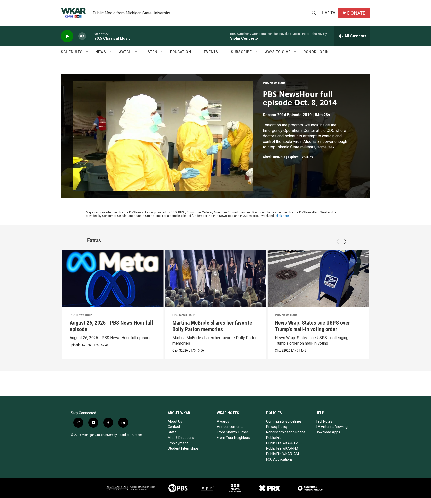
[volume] (82, 36)
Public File (274, 438)
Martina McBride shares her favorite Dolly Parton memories (212, 326)
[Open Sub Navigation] (87, 52)
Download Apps (328, 432)
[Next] (345, 241)
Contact (174, 427)
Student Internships (183, 448)
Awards (223, 421)
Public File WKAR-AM (282, 454)
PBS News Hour (274, 83)
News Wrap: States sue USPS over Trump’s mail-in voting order (312, 326)
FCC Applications (279, 459)
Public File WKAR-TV (282, 443)
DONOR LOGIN (316, 52)
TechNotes (324, 421)
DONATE (356, 13)
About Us (175, 421)
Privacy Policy (277, 427)
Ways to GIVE (278, 52)
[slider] (90, 36)
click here (282, 216)
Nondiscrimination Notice (285, 432)
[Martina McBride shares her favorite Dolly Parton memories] (215, 278)
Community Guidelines (284, 421)
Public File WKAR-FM (282, 448)
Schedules (72, 52)
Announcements (230, 427)
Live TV (328, 13)
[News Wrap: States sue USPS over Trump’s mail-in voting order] (318, 278)
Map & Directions (181, 438)
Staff (172, 432)
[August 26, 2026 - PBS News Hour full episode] (113, 278)
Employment (178, 443)
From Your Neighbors (233, 438)
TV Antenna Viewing (332, 427)
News (100, 52)
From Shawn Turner (232, 432)
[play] (67, 36)
